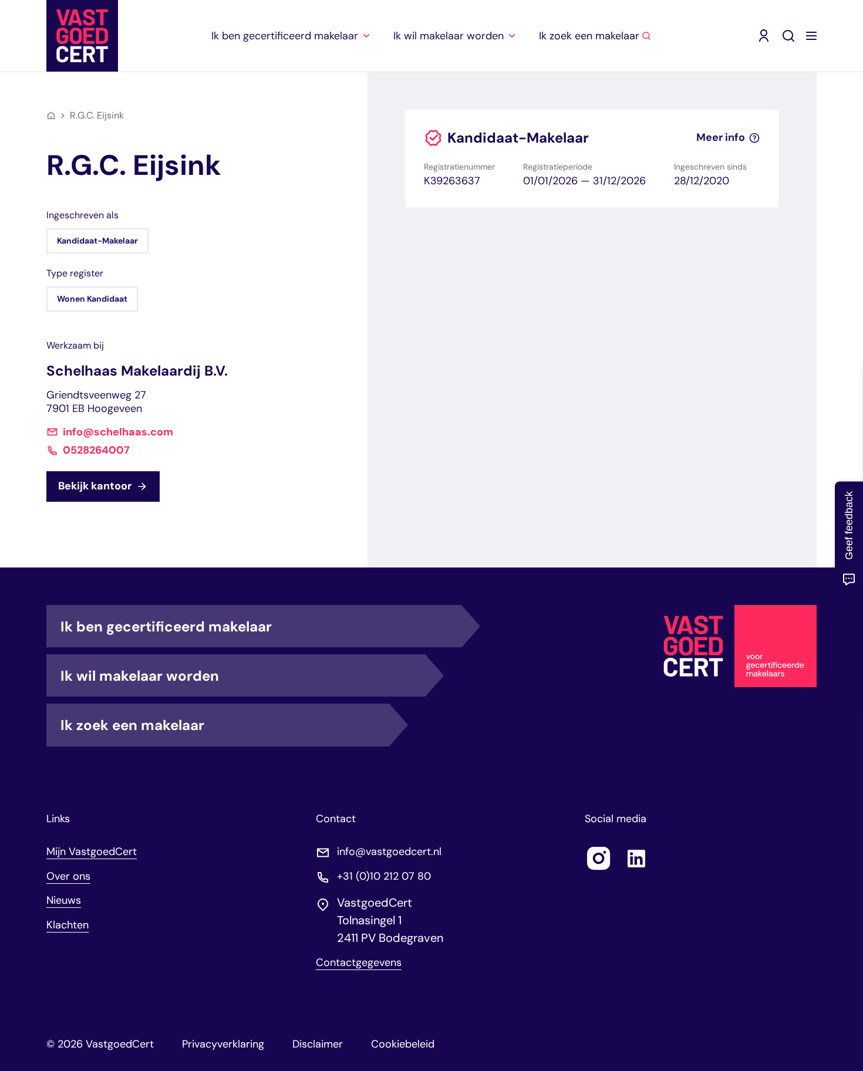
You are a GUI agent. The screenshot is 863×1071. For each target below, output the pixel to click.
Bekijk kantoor (95, 486)
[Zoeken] (788, 36)
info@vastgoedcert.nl (389, 852)
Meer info (720, 137)
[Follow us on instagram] (599, 858)
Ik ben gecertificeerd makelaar (166, 626)
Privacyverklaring (223, 1044)
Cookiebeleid (402, 1044)
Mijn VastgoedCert (91, 851)
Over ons (68, 876)
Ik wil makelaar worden (139, 676)
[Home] (51, 115)
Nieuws (63, 900)
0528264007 (96, 450)
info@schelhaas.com (118, 432)
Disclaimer (317, 1044)
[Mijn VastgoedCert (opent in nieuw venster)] (764, 36)
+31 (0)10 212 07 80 (384, 876)
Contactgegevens (359, 962)
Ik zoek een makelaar (132, 725)
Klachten (67, 925)
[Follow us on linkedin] (636, 858)
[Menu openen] (811, 36)
